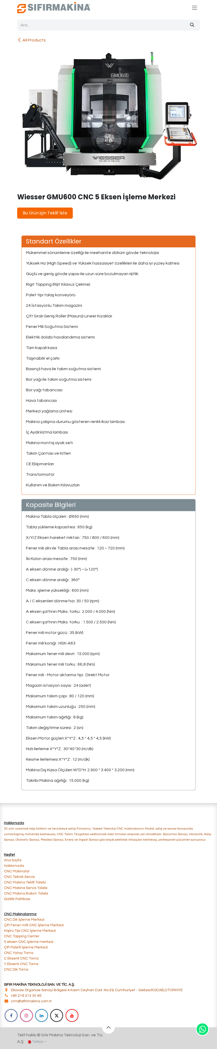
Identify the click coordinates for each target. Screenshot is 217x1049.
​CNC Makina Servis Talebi (25, 888)
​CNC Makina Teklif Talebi (25, 882)
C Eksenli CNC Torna (21, 958)
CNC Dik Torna (16, 969)
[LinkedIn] (41, 1015)
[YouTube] (72, 1015)
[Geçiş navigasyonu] (194, 7)
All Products (34, 40)
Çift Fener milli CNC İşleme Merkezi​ (34, 925)
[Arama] (192, 25)
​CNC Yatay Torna (18, 953)
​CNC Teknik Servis (19, 877)
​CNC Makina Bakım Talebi (26, 893)
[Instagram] (26, 1015)
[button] (108, 1027)
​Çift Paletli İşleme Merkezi (26, 947)
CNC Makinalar (17, 871)
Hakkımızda (14, 866)
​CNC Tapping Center (21, 936)
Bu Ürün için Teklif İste (45, 213)
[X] (56, 1015)
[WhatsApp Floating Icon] (202, 1029)
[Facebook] (11, 1015)
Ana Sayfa (12, 860)
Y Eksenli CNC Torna (21, 964)
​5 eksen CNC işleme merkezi (28, 942)
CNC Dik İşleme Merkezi (24, 919)
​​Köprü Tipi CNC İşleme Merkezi (30, 931)
